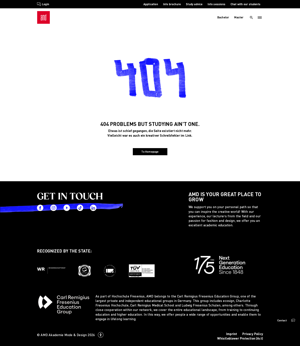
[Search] (251, 17)
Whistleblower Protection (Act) (240, 338)
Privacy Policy (252, 334)
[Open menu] (260, 17)
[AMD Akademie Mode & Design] (43, 17)
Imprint (231, 334)
